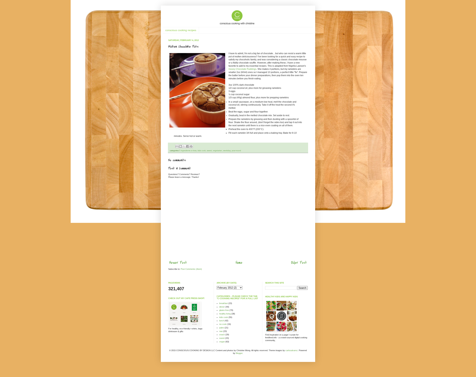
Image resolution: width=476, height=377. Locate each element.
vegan (222, 342)
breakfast (223, 303)
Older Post (299, 262)
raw (221, 331)
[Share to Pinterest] (191, 146)
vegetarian (217, 150)
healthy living (225, 314)
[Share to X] (184, 146)
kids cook (202, 150)
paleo (221, 328)
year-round (236, 150)
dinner (222, 307)
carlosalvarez (291, 350)
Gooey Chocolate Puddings (242, 69)
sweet (209, 150)
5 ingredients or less (188, 150)
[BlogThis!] (180, 146)
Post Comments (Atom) (191, 269)
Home (239, 262)
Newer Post (178, 262)
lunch (221, 320)
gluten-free (224, 310)
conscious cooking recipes (180, 30)
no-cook (223, 324)
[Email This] (177, 146)
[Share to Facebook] (187, 146)
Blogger (239, 353)
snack (222, 334)
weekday (227, 150)
